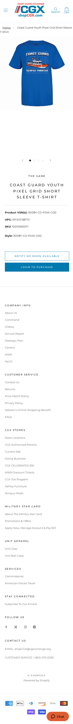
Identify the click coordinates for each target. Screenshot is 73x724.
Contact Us (12, 382)
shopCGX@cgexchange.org (33, 649)
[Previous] (22, 160)
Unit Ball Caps (14, 555)
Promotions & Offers (18, 521)
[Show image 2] (34, 160)
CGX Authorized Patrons (21, 444)
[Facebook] (6, 627)
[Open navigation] (6, 10)
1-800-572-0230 (43, 657)
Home (6, 27)
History (9, 326)
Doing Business (15, 458)
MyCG (9, 361)
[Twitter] (16, 627)
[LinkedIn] (34, 627)
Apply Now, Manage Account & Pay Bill (30, 527)
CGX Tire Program (16, 479)
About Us (11, 312)
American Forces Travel (20, 583)
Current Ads (12, 451)
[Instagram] (25, 627)
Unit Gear (11, 548)
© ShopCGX (36, 675)
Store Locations (15, 437)
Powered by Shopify (37, 680)
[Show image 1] (30, 160)
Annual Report (14, 333)
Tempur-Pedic (14, 493)
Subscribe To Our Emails (21, 604)
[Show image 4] (43, 160)
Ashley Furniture (16, 486)
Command (12, 319)
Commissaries (14, 576)
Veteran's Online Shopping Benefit (28, 410)
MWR (8, 354)
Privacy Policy (14, 403)
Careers (10, 347)
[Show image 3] (39, 160)
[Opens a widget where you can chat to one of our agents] (57, 717)
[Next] (50, 160)
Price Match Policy (17, 396)
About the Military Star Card (23, 514)
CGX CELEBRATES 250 (19, 465)
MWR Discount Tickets (19, 472)
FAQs (8, 416)
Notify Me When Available (37, 256)
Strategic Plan (14, 340)
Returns (10, 389)
